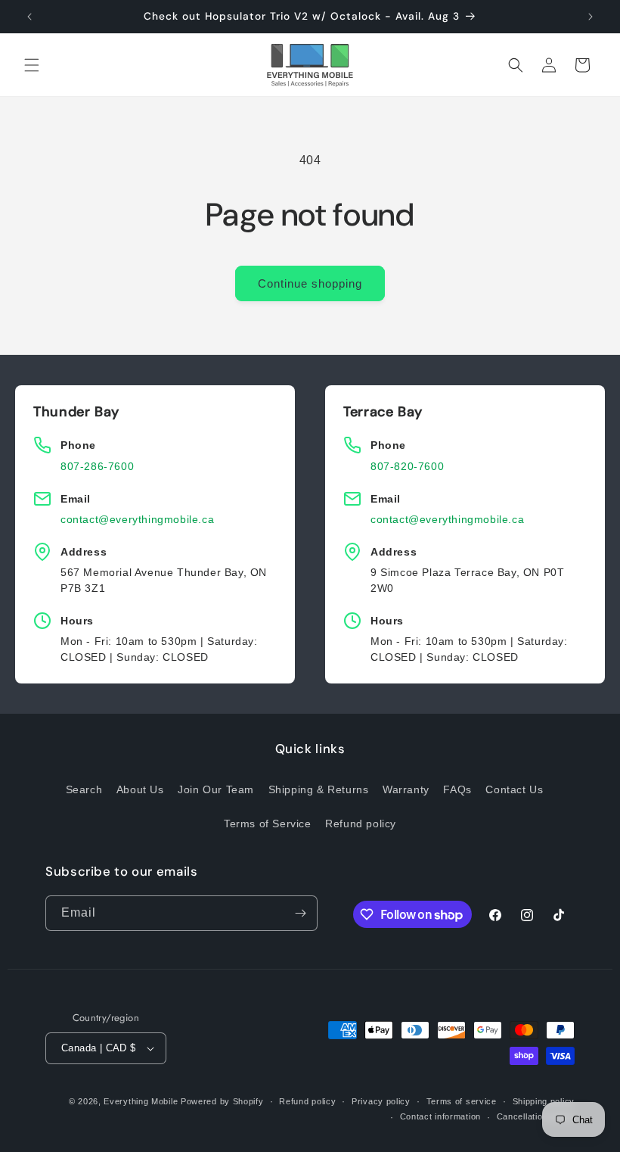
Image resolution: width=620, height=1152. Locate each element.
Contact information (440, 1116)
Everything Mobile (141, 1101)
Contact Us (514, 789)
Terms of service (461, 1101)
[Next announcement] (590, 16)
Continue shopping (310, 283)
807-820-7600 (407, 466)
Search (84, 789)
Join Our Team (216, 789)
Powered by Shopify (222, 1101)
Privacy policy (381, 1101)
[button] (31, 65)
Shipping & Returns (318, 789)
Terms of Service (268, 823)
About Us (140, 789)
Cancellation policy (536, 1116)
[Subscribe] (300, 913)
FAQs (457, 789)
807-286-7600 (97, 466)
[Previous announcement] (29, 16)
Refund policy (360, 823)
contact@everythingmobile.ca (137, 519)
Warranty (406, 789)
